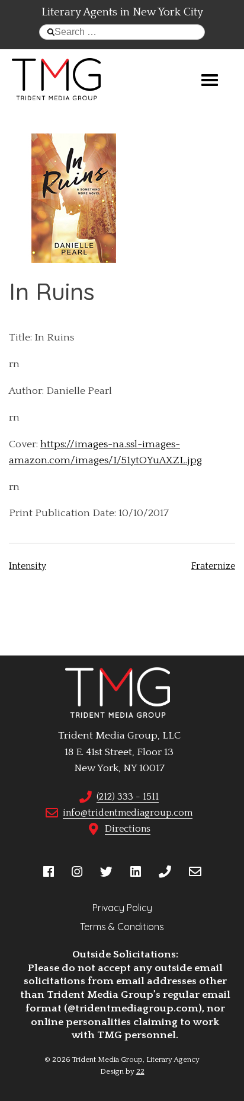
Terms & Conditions (122, 927)
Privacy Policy (122, 908)
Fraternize (213, 566)
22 (140, 1071)
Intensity (27, 566)
